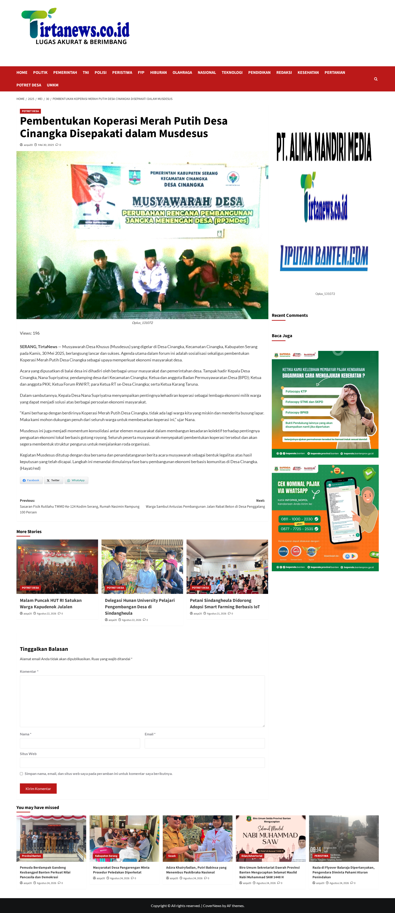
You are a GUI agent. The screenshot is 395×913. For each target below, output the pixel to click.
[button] (376, 79)
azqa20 (28, 145)
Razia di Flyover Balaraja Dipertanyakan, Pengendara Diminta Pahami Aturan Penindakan (343, 872)
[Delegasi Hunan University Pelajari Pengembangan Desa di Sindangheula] (142, 566)
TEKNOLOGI (232, 72)
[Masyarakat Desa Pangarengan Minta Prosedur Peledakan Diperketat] (124, 838)
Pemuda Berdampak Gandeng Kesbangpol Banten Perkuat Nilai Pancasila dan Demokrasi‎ (45, 872)
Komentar (29, 671)
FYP (141, 72)
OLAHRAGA (182, 72)
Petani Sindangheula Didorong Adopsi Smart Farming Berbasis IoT (225, 603)
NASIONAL (207, 72)
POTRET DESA (28, 85)
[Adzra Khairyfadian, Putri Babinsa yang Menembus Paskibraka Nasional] (197, 838)
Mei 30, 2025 (46, 145)
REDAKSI (284, 72)
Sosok (172, 856)
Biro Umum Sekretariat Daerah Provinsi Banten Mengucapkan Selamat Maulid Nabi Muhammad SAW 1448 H (269, 872)
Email (150, 734)
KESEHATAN (308, 72)
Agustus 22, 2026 (46, 614)
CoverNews (212, 905)
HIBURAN (158, 72)
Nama (25, 734)
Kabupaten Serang (106, 856)
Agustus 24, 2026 (46, 883)
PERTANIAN (335, 72)
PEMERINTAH (65, 72)
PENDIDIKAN (259, 72)
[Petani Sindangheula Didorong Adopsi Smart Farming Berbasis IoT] (227, 566)
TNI (86, 72)
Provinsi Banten (31, 856)
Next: (205, 503)
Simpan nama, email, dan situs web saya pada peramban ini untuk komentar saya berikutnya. (99, 773)
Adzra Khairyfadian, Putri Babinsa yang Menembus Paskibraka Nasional (196, 870)
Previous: (79, 506)
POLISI (101, 72)
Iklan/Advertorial (251, 856)
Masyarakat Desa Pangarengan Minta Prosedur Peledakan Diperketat (121, 870)
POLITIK (40, 72)
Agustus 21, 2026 (216, 614)
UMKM (53, 85)
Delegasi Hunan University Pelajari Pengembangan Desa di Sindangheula (140, 607)
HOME (21, 72)
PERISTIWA (122, 72)
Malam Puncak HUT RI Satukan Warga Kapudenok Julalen (51, 603)
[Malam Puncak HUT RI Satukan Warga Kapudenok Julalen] (57, 566)
